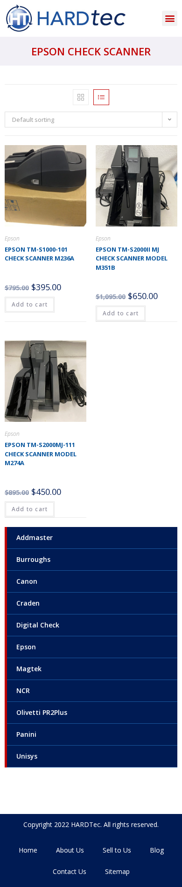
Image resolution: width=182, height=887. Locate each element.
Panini (26, 734)
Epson (26, 646)
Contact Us (69, 871)
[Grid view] (81, 97)
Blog (157, 850)
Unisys (26, 756)
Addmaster (34, 537)
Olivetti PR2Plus (41, 712)
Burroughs (33, 559)
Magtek (29, 668)
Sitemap (117, 871)
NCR (23, 690)
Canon (26, 581)
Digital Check (37, 624)
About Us (70, 850)
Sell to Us (117, 850)
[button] (169, 18)
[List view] (101, 97)
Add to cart (30, 304)
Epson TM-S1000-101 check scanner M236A (39, 254)
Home (28, 850)
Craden (28, 603)
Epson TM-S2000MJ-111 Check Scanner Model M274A (41, 453)
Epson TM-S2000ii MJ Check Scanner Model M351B (132, 258)
